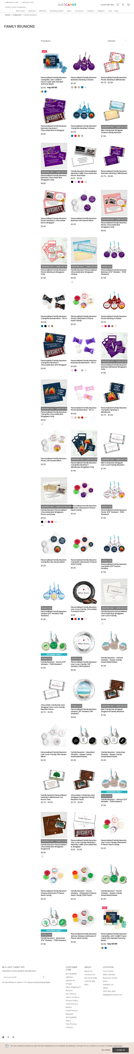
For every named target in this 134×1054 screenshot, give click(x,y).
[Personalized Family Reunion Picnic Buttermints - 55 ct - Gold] (79, 417)
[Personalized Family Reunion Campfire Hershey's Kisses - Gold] (79, 136)
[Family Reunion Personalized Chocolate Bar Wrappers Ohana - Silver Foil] (72, 282)
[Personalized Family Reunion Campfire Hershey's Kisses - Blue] (72, 136)
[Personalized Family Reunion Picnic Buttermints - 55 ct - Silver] (75, 417)
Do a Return (71, 994)
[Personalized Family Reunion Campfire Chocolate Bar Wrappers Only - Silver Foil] (42, 424)
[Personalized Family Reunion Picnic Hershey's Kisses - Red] (105, 326)
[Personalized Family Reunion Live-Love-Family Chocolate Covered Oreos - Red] (75, 619)
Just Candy (108, 971)
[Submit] (43, 977)
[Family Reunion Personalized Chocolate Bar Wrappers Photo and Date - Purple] (49, 522)
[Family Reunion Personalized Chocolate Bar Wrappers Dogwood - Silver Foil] (42, 856)
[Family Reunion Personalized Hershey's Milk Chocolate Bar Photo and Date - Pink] (75, 182)
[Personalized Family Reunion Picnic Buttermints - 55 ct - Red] (82, 417)
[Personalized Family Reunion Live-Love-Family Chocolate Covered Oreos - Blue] (79, 619)
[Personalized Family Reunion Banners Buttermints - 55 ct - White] (79, 370)
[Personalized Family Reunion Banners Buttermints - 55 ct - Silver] (82, 370)
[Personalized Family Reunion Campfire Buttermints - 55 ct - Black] (45, 326)
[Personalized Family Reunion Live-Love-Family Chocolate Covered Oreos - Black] (72, 619)
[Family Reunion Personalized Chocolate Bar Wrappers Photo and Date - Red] (52, 522)
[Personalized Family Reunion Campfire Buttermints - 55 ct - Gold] (52, 326)
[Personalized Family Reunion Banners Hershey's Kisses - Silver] (79, 87)
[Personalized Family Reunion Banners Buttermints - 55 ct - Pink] (72, 370)
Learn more (117, 1046)
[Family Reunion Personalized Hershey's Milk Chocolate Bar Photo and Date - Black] (72, 182)
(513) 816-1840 (109, 991)
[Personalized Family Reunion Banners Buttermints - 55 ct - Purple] (75, 370)
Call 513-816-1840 (107, 5)
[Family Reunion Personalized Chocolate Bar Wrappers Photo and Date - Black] (42, 522)
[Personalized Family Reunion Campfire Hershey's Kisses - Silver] (82, 136)
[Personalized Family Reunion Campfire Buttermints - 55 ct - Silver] (49, 326)
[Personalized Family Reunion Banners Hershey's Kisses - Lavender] (72, 87)
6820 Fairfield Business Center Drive (110, 978)
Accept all (121, 1050)
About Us (88, 971)
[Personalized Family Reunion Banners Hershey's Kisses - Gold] (75, 87)
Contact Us (89, 974)
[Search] (117, 4)
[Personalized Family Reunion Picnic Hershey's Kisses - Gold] (112, 326)
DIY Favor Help (90, 978)
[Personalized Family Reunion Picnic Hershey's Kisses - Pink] (102, 326)
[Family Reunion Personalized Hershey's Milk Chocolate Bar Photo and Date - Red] (82, 182)
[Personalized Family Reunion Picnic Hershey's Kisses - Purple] (109, 326)
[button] (128, 4)
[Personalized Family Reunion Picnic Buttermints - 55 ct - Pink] (72, 417)
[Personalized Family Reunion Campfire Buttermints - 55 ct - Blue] (42, 326)
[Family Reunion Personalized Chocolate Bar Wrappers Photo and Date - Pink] (45, 522)
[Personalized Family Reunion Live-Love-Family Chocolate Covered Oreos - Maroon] (82, 619)
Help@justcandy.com (112, 994)
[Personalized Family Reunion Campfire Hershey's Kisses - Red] (75, 136)
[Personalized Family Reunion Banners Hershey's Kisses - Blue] (82, 87)
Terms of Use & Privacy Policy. (38, 982)
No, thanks (106, 1050)
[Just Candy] (67, 5)
